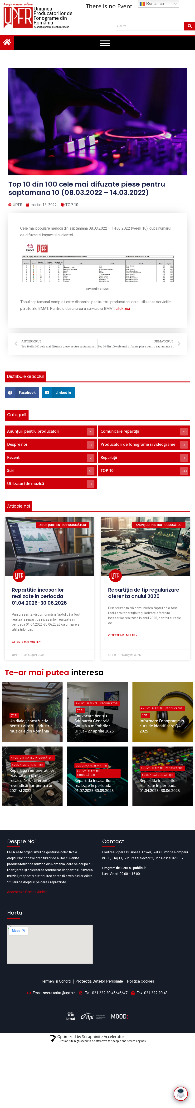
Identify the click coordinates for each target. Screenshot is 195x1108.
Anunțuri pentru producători (97, 703)
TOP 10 (71, 205)
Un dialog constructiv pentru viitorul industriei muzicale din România (32, 726)
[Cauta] (189, 26)
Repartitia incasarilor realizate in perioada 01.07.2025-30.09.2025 (94, 785)
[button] (22, 392)
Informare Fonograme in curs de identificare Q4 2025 (162, 726)
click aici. (123, 308)
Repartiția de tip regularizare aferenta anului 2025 (143, 593)
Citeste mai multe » (26, 642)
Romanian (154, 3)
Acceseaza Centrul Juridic (27, 892)
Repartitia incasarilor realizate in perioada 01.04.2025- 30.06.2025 (160, 785)
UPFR (17, 738)
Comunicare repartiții (27, 764)
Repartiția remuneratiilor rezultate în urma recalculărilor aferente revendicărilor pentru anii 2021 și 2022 (32, 780)
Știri (14, 715)
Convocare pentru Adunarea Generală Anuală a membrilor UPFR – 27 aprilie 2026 (94, 723)
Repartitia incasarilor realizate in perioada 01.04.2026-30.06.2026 (39, 596)
